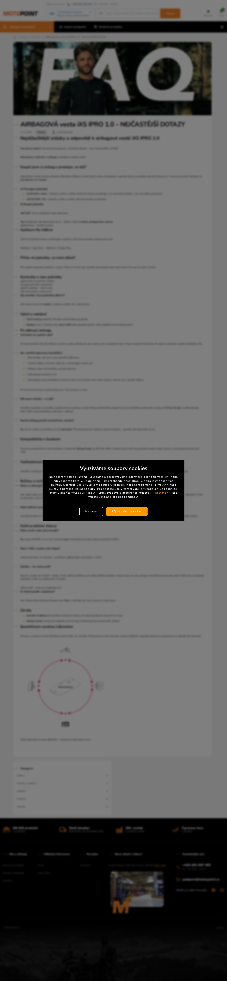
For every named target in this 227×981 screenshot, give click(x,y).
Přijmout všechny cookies (127, 511)
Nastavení (91, 511)
